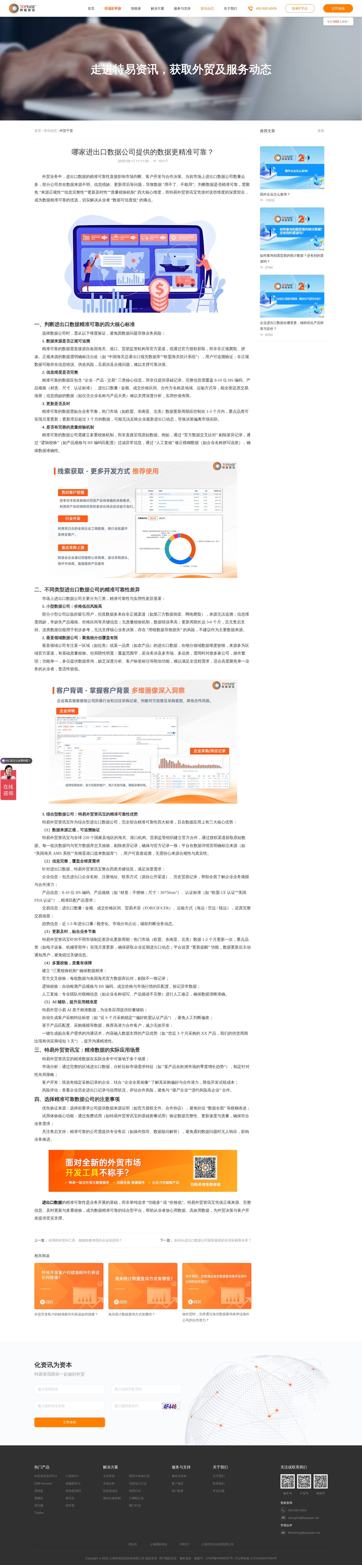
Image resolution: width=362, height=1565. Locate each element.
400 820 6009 (266, 8)
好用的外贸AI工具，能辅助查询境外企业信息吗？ (85, 1240)
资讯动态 (50, 130)
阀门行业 (135, 1505)
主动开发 (109, 1476)
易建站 (38, 1498)
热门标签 (178, 1491)
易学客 (70, 1505)
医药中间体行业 (139, 1476)
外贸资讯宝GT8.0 (45, 1476)
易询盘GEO (73, 1491)
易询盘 (38, 1491)
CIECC (184, 1544)
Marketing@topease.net (304, 1532)
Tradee (39, 1513)
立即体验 (338, 8)
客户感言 (178, 1483)
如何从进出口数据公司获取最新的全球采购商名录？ (212, 1240)
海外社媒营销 (112, 1498)
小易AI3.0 (72, 1476)
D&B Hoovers (43, 1483)
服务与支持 (179, 1476)
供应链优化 (110, 1491)
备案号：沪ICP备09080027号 (213, 1558)
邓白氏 (132, 1544)
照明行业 (135, 1491)
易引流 (70, 1498)
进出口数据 (52, 1202)
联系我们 (219, 1483)
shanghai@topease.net (303, 1518)
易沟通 (38, 1505)
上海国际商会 (158, 1544)
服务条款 (185, 1558)
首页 (37, 130)
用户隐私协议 (168, 1558)
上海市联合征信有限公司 (218, 1544)
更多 (321, 130)
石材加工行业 (138, 1483)
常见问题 (219, 1491)
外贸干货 (66, 130)
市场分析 (109, 1483)
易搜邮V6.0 (73, 1483)
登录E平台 (300, 8)
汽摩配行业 (136, 1498)
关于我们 (219, 1476)
